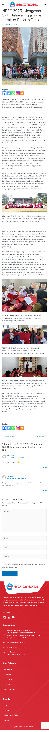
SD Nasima (7, 674)
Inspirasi (6, 720)
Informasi (6, 710)
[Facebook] (4, 93)
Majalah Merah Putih (10, 715)
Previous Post (8, 436)
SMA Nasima (7, 684)
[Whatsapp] (13, 93)
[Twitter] (9, 93)
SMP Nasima (7, 679)
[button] (3, 4)
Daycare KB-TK (8, 669)
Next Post (41, 436)
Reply (45, 468)
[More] (22, 93)
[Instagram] (18, 93)
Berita (5, 705)
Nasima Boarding (9, 689)
